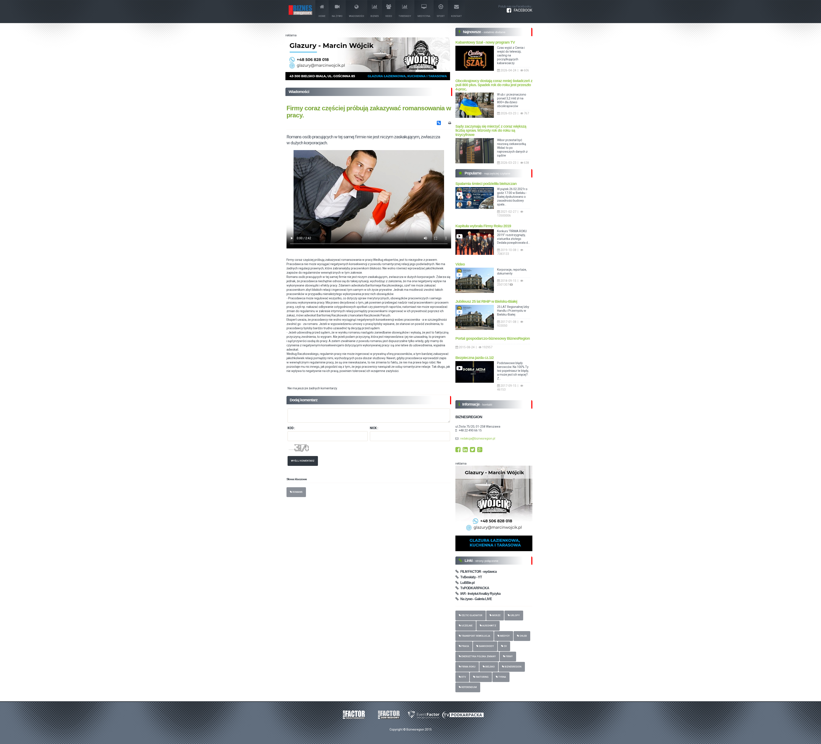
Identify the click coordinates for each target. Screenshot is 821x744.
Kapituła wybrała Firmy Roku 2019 (483, 226)
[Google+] (479, 450)
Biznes (375, 16)
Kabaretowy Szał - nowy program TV (485, 42)
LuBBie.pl (466, 583)
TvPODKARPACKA (473, 588)
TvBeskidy (405, 16)
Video (388, 16)
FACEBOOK (521, 10)
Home (322, 16)
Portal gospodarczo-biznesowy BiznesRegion (492, 338)
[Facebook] (458, 450)
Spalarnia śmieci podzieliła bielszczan (486, 184)
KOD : (291, 428)
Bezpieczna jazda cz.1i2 (474, 358)
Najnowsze (472, 32)
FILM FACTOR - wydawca (477, 571)
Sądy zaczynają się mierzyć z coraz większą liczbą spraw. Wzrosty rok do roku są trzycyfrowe (490, 130)
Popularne (473, 173)
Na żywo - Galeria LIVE (475, 599)
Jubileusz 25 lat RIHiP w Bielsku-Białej (486, 301)
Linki (469, 560)
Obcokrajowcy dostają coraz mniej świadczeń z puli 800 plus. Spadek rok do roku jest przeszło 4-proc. (493, 85)
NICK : (374, 428)
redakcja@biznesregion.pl (477, 438)
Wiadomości (356, 16)
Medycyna (424, 16)
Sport (441, 16)
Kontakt (456, 16)
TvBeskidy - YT (470, 577)
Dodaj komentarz (303, 400)
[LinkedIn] (465, 450)
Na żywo (337, 16)
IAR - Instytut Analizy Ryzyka (479, 593)
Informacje (471, 404)
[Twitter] (472, 450)
